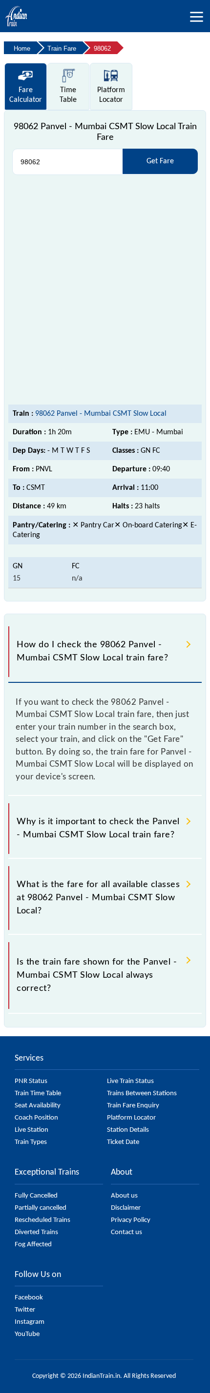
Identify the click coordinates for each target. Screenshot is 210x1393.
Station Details (128, 1130)
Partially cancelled (40, 1208)
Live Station (31, 1130)
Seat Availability (38, 1105)
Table (68, 95)
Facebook (29, 1297)
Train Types (31, 1142)
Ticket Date (123, 1142)
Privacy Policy (130, 1220)
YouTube (27, 1334)
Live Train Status (130, 1081)
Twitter (25, 1310)
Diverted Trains (36, 1232)
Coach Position (36, 1118)
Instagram (29, 1322)
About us (124, 1196)
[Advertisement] (105, 290)
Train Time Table (38, 1093)
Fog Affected (33, 1244)
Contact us (126, 1232)
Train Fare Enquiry (133, 1105)
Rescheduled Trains (42, 1220)
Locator (111, 95)
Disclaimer (126, 1208)
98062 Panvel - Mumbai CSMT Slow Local (101, 414)
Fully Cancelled (36, 1196)
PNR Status (31, 1081)
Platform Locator (131, 1118)
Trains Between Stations (142, 1093)
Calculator (25, 95)
